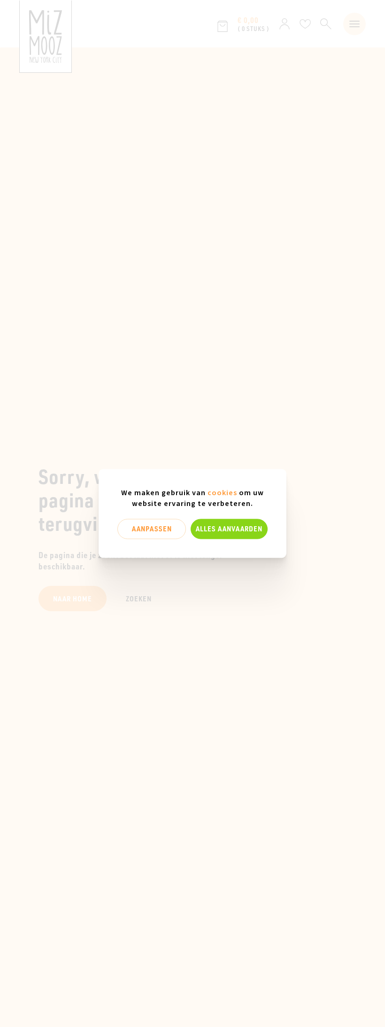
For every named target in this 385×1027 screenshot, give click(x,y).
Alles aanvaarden (229, 528)
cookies (222, 493)
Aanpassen (152, 528)
